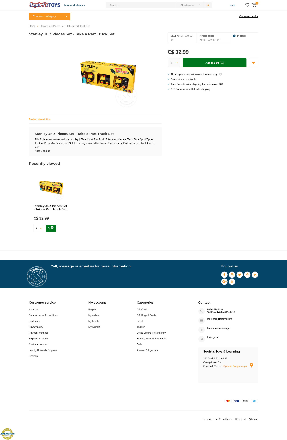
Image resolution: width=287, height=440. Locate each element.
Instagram (232, 275)
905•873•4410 (215, 309)
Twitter (240, 275)
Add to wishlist (253, 62)
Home (32, 26)
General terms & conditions (43, 315)
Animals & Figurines (147, 350)
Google (224, 282)
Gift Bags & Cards (146, 315)
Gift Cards (142, 309)
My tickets (93, 321)
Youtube (232, 282)
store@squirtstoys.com (219, 319)
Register (92, 309)
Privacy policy (36, 326)
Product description (39, 119)
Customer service (248, 16)
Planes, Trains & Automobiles (152, 338)
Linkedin (255, 275)
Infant (140, 321)
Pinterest (247, 275)
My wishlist (94, 326)
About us (34, 309)
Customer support (38, 344)
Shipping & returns (38, 338)
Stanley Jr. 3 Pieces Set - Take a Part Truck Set (50, 207)
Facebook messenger (218, 328)
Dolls (139, 344)
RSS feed (240, 419)
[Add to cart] (51, 228)
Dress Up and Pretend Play (151, 332)
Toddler (141, 326)
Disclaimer (34, 321)
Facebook (224, 275)
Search (208, 5)
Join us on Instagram (74, 5)
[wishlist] (247, 5)
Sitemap (33, 356)
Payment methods (38, 332)
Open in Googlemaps (235, 366)
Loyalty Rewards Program (43, 350)
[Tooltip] (220, 75)
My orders (93, 315)
